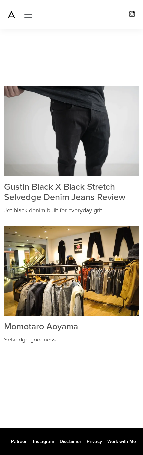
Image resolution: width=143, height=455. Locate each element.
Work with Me (121, 441)
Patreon (19, 441)
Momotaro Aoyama (41, 326)
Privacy (94, 441)
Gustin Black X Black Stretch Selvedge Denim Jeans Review (64, 192)
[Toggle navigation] (28, 14)
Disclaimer (70, 441)
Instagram (43, 441)
